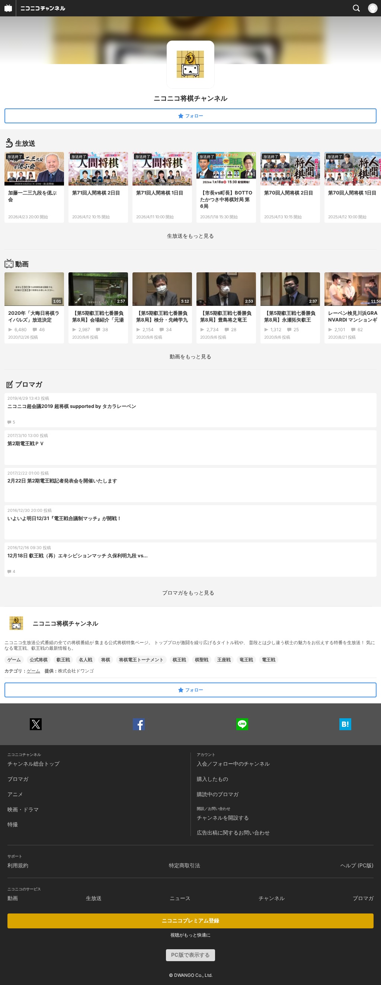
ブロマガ (17, 779)
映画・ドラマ (23, 809)
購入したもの (212, 779)
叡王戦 (63, 659)
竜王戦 (246, 659)
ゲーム (14, 659)
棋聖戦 (201, 659)
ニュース (180, 898)
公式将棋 (39, 659)
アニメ (15, 794)
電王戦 (268, 659)
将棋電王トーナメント (141, 659)
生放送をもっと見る (190, 235)
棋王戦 (179, 659)
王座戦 (224, 659)
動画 (12, 898)
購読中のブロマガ (217, 794)
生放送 (94, 898)
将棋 (105, 659)
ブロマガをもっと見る (188, 592)
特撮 (12, 824)
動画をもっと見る (190, 356)
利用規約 (17, 865)
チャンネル (272, 898)
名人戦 (85, 659)
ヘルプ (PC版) (357, 865)
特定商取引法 (184, 865)
